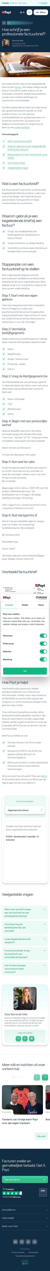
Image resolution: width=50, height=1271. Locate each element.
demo (44, 776)
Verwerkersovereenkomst (25, 1256)
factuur (18, 87)
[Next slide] (45, 1077)
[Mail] (18, 1038)
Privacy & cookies (18, 1252)
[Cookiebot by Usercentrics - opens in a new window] (36, 597)
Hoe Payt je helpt (16, 163)
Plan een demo (12, 1179)
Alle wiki (41, 1136)
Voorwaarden (33, 1252)
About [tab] (41, 605)
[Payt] (6, 12)
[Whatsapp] (25, 1038)
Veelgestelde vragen (18, 168)
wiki (9, 23)
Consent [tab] (9, 605)
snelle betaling (22, 127)
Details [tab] (25, 605)
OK (25, 671)
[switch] (43, 643)
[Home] (4, 23)
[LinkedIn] (31, 1038)
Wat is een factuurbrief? (20, 141)
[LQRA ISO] (43, 1192)
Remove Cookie (48, 1269)
